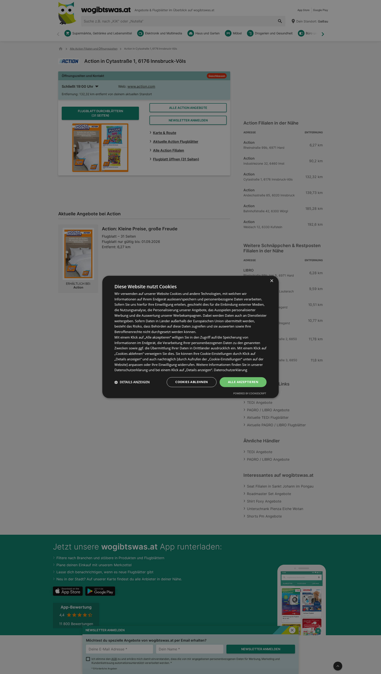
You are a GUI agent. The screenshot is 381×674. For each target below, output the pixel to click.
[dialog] (190, 337)
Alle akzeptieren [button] (243, 382)
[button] (132, 382)
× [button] (271, 281)
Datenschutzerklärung (230, 370)
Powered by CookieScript (249, 393)
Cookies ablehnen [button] (191, 382)
